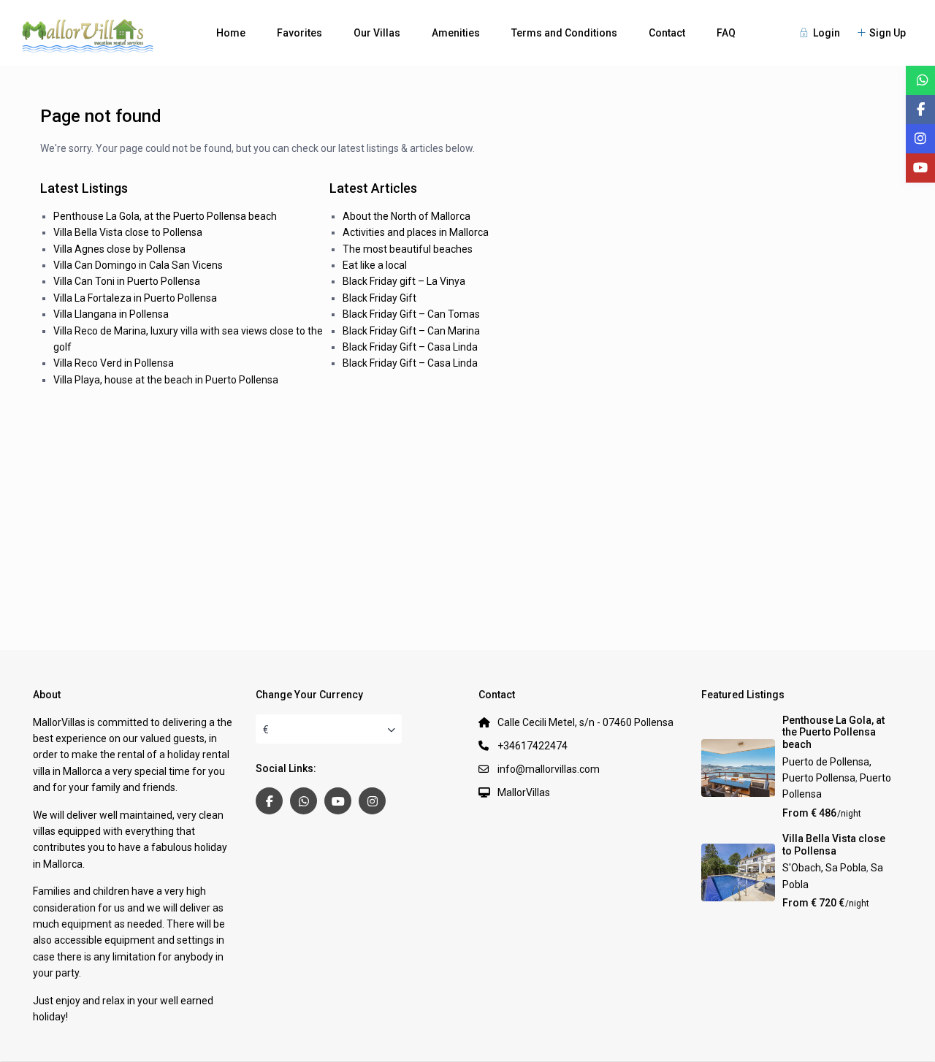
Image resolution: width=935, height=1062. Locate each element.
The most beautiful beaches (408, 249)
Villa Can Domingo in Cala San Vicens (138, 265)
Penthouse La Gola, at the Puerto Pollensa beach (165, 216)
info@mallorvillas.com (548, 769)
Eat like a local (375, 265)
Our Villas (377, 33)
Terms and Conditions (564, 33)
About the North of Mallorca (406, 216)
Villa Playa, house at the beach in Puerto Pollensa (165, 380)
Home (230, 33)
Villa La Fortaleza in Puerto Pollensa (135, 298)
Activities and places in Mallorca (416, 232)
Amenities (456, 33)
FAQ (726, 33)
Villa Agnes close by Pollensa (119, 249)
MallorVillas (523, 792)
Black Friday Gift (379, 298)
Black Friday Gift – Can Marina (411, 331)
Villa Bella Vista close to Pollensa (127, 232)
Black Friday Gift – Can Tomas (411, 314)
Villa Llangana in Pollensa (111, 314)
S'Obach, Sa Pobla (824, 868)
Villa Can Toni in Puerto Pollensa (126, 281)
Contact (667, 33)
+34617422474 (532, 746)
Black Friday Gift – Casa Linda (410, 347)
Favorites (299, 33)
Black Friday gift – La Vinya (404, 281)
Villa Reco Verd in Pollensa (113, 363)
